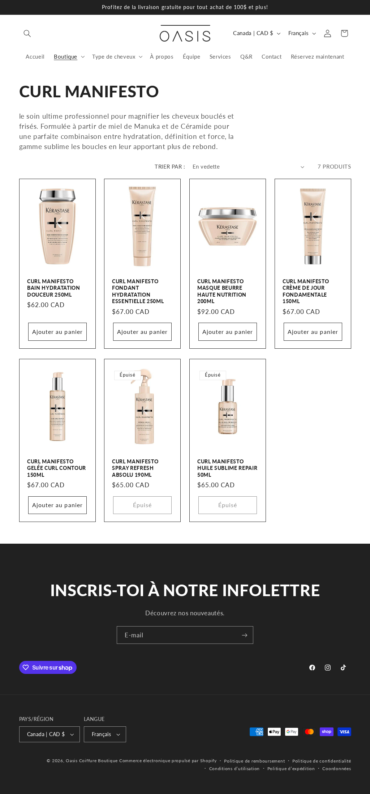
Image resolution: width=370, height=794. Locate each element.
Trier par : (170, 166)
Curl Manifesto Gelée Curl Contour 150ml (56, 467)
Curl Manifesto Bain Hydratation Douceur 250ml (53, 288)
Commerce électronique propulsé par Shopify (168, 760)
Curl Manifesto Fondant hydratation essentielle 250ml (138, 291)
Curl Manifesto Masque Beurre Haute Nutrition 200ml (221, 291)
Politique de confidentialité (321, 761)
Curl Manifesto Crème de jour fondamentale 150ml (306, 291)
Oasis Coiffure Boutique (92, 760)
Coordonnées (336, 768)
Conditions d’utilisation (234, 768)
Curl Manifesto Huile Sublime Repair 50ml (227, 467)
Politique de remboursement (254, 761)
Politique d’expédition (291, 768)
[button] (27, 33)
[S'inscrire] (244, 635)
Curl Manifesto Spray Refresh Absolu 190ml (135, 467)
